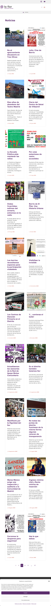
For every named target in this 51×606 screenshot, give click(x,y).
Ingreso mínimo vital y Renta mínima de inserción (36, 483)
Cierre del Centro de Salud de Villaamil (36, 104)
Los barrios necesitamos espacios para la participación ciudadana (14, 264)
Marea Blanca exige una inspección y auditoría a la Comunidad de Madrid (14, 485)
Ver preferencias (25, 600)
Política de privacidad (26, 603)
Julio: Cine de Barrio (35, 51)
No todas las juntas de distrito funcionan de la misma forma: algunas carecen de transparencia (36, 428)
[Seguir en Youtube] (44, 1)
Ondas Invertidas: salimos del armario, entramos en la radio (14, 209)
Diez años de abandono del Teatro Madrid (13, 104)
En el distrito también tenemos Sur (35, 368)
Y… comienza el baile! (36, 315)
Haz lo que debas (33, 537)
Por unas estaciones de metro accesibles (35, 155)
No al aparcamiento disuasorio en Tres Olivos (13, 53)
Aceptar (25, 592)
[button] (49, 581)
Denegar (26, 596)
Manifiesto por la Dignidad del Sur (14, 423)
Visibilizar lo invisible (34, 261)
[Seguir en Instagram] (41, 1)
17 (34, 565)
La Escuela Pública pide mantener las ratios (13, 155)
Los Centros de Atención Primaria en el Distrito (14, 317)
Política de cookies (18, 603)
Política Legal (33, 603)
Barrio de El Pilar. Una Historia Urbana (36, 206)
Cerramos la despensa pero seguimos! (14, 538)
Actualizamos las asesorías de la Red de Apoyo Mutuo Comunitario (13, 371)
